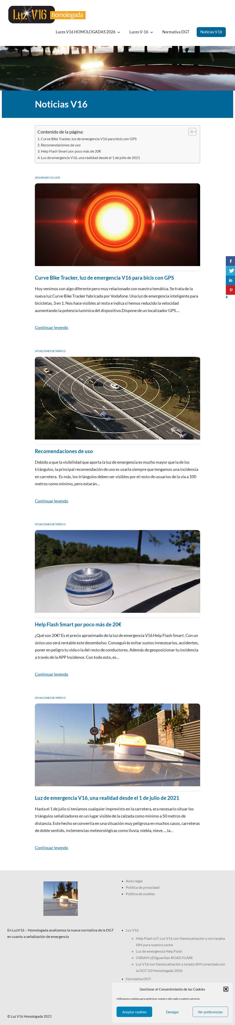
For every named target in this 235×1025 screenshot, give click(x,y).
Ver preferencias (210, 1012)
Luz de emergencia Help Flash (159, 951)
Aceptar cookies (134, 1012)
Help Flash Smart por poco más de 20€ (71, 151)
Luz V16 (132, 930)
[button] (226, 989)
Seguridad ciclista (47, 177)
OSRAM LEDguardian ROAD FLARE (164, 957)
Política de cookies (140, 894)
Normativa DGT (175, 31)
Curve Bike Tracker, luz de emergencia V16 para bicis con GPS (89, 138)
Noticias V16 (211, 31)
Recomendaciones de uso (61, 145)
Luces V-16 (138, 31)
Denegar (172, 1012)
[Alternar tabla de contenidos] (190, 132)
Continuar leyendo (51, 327)
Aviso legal (134, 881)
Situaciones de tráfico (50, 350)
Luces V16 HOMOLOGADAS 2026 (85, 31)
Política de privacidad (142, 887)
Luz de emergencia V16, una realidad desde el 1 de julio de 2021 (90, 157)
